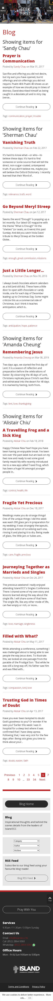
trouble (37, 116)
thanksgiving (25, 403)
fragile (17, 554)
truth (22, 194)
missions (41, 258)
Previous (9, 775)
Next (42, 779)
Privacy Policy (38, 986)
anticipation (15, 325)
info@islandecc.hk (18, 938)
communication (17, 116)
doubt (12, 760)
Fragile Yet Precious (22, 502)
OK (29, 998)
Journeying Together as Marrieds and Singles (26, 569)
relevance (14, 194)
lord (24, 687)
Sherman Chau (21, 148)
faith (26, 760)
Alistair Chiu (20, 441)
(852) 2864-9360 (23, 944)
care (11, 554)
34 (34, 779)
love (15, 403)
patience (32, 325)
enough (12, 258)
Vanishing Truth (19, 142)
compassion (15, 687)
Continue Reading (25, 106)
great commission (27, 258)
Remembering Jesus (23, 352)
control (12, 490)
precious (26, 554)
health (20, 490)
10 (18, 779)
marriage (18, 623)
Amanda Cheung (22, 357)
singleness (29, 623)
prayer (29, 116)
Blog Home (26, 804)
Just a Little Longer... (23, 270)
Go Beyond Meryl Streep (26, 206)
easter (19, 760)
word (28, 194)
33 (28, 779)
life (26, 490)
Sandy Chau (20, 66)
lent (10, 403)
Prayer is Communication (19, 58)
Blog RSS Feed (25, 878)
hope (24, 325)
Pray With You (26, 910)
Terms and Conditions (18, 986)
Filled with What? (20, 636)
